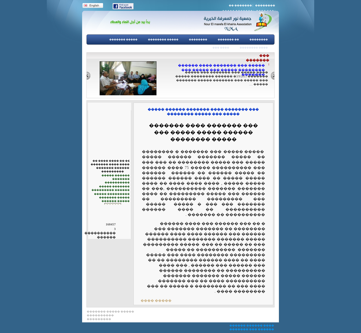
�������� (265, 5)
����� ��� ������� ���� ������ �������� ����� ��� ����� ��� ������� (221, 70)
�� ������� (240, 5)
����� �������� (163, 39)
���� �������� (254, 47)
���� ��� (220, 47)
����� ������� (123, 39)
